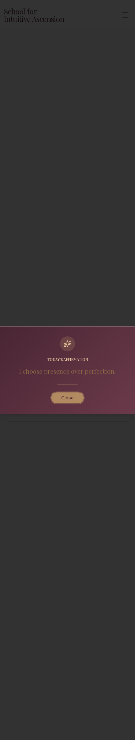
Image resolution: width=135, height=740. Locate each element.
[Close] (127, 333)
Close (67, 398)
